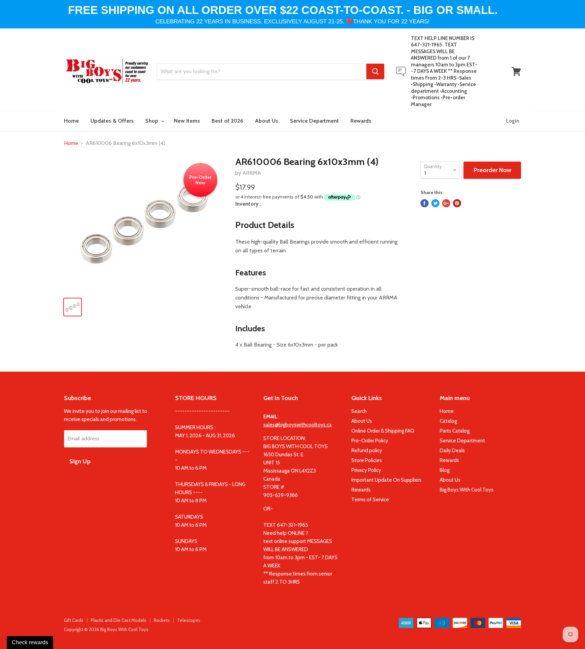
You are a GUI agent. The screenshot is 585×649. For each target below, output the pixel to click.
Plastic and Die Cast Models (118, 620)
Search (359, 411)
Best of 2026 (227, 121)
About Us (266, 121)
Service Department (314, 121)
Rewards (360, 121)
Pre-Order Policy (369, 441)
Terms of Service (370, 500)
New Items (187, 121)
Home (71, 121)
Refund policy (366, 450)
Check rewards (30, 642)
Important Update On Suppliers (386, 480)
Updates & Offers (112, 121)
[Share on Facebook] (424, 203)
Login (512, 121)
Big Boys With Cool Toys (467, 490)
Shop (152, 121)
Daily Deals (452, 450)
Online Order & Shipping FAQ (382, 431)
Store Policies (366, 460)
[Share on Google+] (446, 203)
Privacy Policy (366, 470)
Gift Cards (73, 620)
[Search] (375, 71)
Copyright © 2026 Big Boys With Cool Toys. (106, 629)
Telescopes (188, 620)
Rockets (162, 620)
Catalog (448, 421)
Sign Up (80, 461)
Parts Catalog (455, 431)
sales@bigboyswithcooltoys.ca (297, 425)
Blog (445, 470)
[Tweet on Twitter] (435, 203)
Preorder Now (492, 170)
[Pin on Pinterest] (457, 203)
